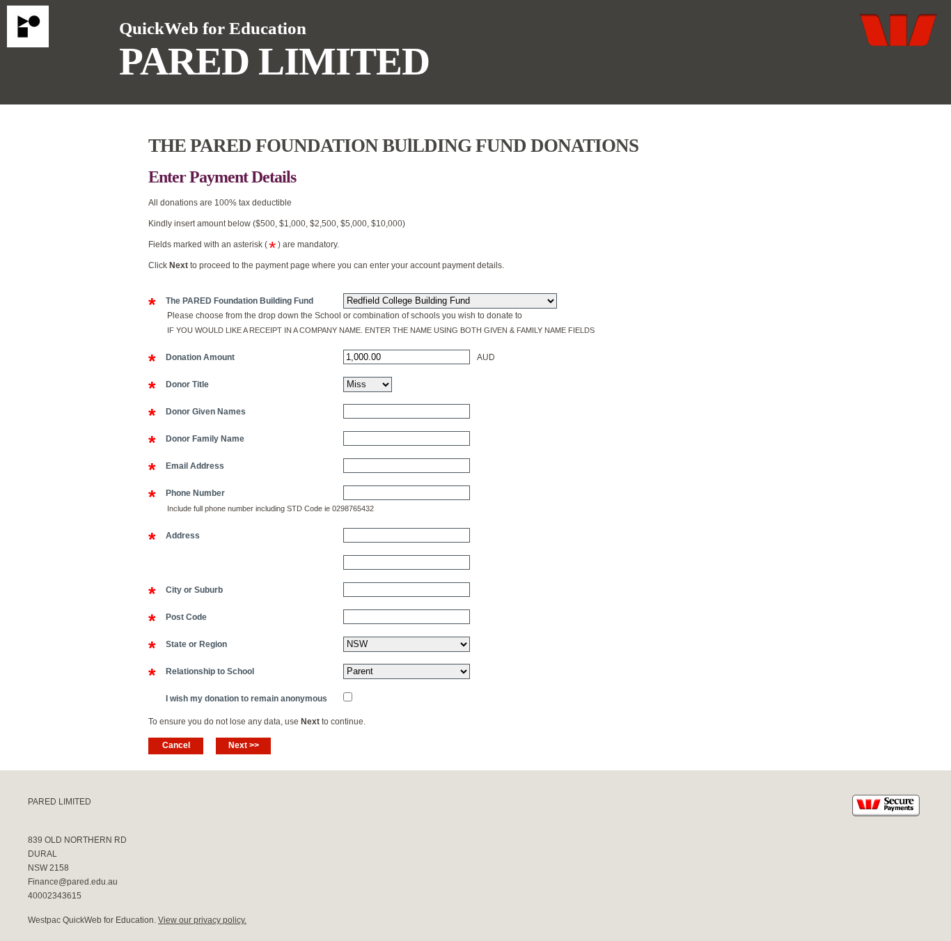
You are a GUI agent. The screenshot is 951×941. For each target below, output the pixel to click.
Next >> (243, 745)
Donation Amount (191, 358)
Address (174, 536)
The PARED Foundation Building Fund (230, 302)
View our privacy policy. (202, 920)
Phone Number (186, 494)
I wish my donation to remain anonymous (237, 699)
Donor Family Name (196, 439)
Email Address (186, 467)
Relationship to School (201, 672)
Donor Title (178, 385)
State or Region (187, 645)
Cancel (176, 745)
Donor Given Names (197, 412)
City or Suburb (185, 591)
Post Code (177, 618)
